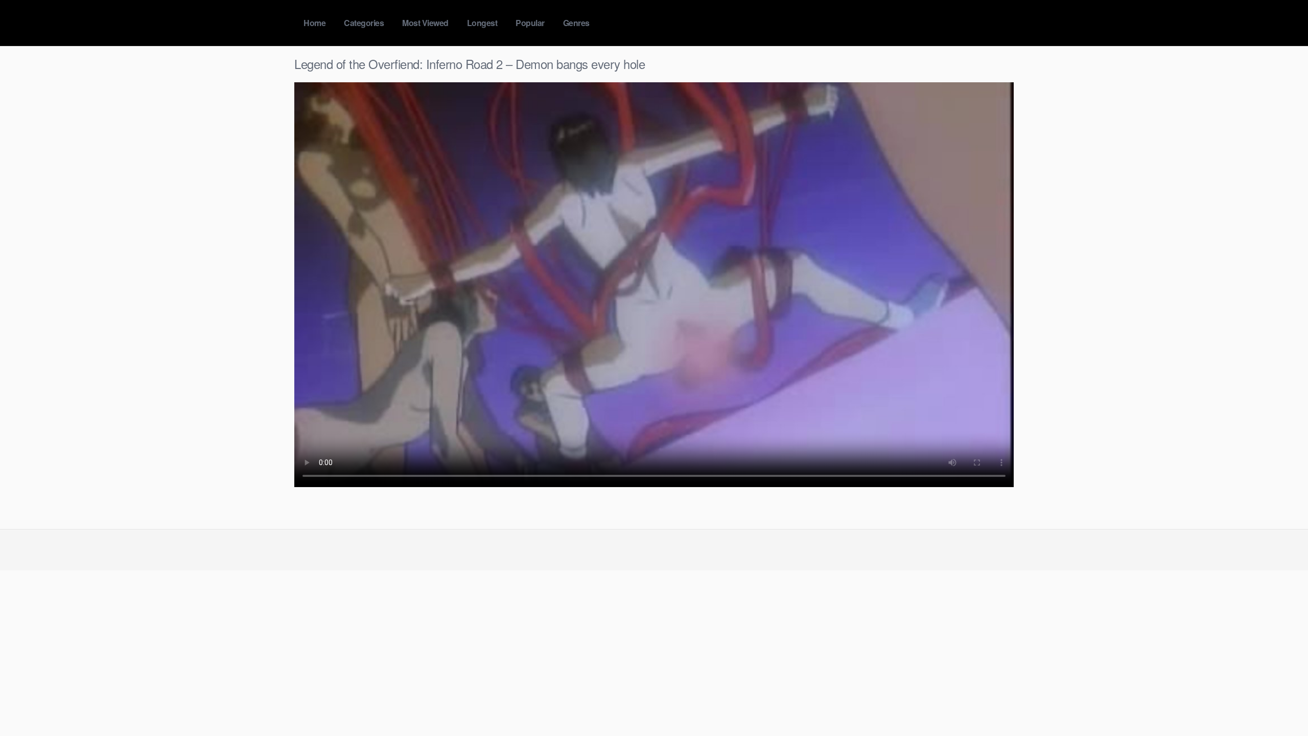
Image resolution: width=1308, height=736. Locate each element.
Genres (576, 23)
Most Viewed (425, 23)
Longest (482, 23)
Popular (530, 23)
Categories (364, 23)
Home (314, 23)
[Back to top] (1280, 703)
